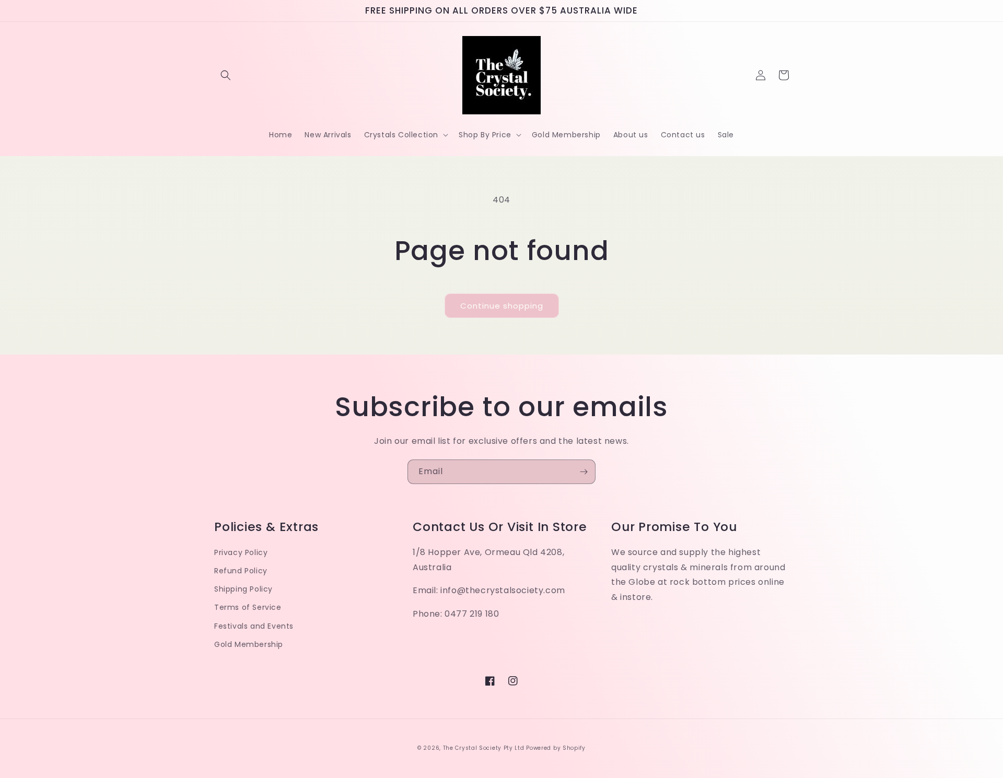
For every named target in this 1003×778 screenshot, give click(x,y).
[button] (225, 75)
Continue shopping (501, 305)
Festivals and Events (254, 626)
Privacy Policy (240, 552)
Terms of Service (248, 607)
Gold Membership (248, 644)
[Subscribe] (583, 471)
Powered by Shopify (556, 748)
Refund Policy (240, 570)
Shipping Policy (243, 589)
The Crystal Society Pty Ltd (483, 748)
